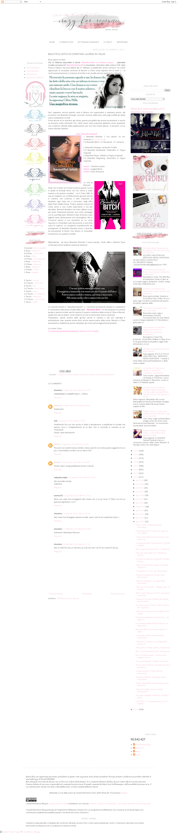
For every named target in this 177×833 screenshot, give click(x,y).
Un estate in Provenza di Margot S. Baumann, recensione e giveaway (153, 370)
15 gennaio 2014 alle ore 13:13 (76, 390)
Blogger (124, 793)
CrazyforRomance (143, 744)
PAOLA (57, 444)
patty (137, 755)
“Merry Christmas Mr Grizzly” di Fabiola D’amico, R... (151, 566)
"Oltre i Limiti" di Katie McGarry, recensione (148, 526)
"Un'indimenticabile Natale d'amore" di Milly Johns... (151, 624)
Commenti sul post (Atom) (67, 598)
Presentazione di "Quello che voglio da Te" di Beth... (151, 532)
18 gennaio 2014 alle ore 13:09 (82, 477)
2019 (136, 458)
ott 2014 (140, 488)
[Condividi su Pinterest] (70, 371)
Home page (87, 593)
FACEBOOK (31, 74)
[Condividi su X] (65, 371)
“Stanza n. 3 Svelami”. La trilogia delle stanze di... (151, 642)
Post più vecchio (118, 593)
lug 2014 (140, 499)
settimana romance (88, 42)
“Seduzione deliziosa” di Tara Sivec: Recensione (150, 576)
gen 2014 (140, 521)
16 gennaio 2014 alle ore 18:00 (76, 462)
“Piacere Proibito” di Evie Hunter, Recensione (149, 690)
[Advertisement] (86, 349)
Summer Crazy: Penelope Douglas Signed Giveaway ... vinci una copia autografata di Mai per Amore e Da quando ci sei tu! (156, 392)
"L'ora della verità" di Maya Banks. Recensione (149, 636)
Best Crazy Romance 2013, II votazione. (152, 651)
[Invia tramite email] (60, 371)
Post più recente (56, 593)
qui (121, 70)
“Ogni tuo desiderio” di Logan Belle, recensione (150, 582)
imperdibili (122, 42)
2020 (136, 454)
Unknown (58, 405)
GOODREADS (32, 71)
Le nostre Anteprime (73, 375)
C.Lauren (60, 375)
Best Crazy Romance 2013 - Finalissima (152, 549)
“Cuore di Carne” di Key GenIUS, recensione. (149, 672)
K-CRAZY (108, 42)
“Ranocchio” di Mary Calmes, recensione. (152, 647)
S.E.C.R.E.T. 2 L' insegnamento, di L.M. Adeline (151, 702)
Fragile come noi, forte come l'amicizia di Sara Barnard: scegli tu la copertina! (156, 413)
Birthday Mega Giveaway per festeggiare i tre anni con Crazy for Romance (156, 250)
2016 (136, 469)
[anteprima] (150, 190)
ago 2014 (140, 495)
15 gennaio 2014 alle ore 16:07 (76, 405)
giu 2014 (140, 503)
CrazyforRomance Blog (57, 803)
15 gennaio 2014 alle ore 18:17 (71, 421)
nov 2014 (140, 484)
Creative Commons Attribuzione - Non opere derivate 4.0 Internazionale (120, 803)
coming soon (66, 42)
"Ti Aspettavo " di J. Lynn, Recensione (151, 571)
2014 (136, 477)
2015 (136, 473)
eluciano (58, 462)
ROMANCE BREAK (34, 77)
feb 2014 (140, 518)
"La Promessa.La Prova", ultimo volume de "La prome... (152, 606)
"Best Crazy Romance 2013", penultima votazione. (152, 594)
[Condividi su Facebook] (67, 371)
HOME (52, 42)
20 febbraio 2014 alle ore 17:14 (76, 544)
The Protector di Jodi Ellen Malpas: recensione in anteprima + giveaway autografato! (154, 330)
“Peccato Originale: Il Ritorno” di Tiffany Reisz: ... (152, 696)
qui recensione (98, 139)
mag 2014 (140, 506)
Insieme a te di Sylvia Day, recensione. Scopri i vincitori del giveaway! (156, 291)
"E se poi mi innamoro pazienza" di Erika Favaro (152, 560)
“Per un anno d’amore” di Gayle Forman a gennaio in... (152, 666)
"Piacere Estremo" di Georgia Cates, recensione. (150, 678)
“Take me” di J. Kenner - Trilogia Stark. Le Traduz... (152, 588)
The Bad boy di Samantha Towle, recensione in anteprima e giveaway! (156, 271)
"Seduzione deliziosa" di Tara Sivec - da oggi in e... (152, 618)
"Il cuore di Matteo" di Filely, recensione (152, 661)
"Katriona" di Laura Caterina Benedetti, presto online (152, 600)
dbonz (138, 751)
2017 (136, 466)
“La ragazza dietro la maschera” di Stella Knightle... (152, 544)
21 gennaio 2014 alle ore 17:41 (77, 495)
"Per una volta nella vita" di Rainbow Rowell (151, 554)
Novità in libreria (88, 375)
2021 (136, 450)
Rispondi (57, 397)
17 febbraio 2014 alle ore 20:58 (76, 529)
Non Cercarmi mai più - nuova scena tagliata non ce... (150, 656)
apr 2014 (140, 510)
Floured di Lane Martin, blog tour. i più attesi (155, 309)
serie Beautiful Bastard (105, 375)
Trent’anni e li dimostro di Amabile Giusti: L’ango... (152, 612)
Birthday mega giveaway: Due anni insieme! (156, 350)
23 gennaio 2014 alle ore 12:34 (76, 513)
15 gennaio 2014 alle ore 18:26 (74, 444)
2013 (136, 709)
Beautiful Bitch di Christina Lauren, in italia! (151, 630)
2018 (136, 462)
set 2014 (140, 491)
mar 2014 (140, 514)
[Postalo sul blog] (63, 371)
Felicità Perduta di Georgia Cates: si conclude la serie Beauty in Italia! (154, 432)
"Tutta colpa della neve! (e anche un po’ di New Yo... (152, 538)
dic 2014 (140, 480)
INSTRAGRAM (32, 67)
